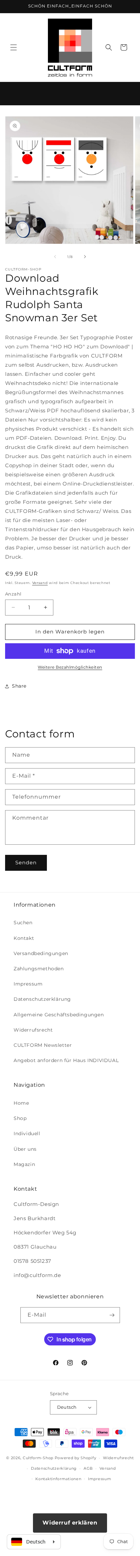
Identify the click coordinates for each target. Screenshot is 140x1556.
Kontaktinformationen (58, 1478)
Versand (40, 583)
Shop (20, 1118)
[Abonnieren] (112, 1315)
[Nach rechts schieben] (84, 256)
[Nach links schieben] (55, 256)
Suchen (23, 923)
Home (21, 1103)
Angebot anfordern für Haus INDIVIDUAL (66, 1060)
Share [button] (19, 686)
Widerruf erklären (69, 1522)
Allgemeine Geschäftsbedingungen (59, 1015)
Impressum (28, 984)
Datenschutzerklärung (42, 999)
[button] (13, 47)
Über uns (25, 1149)
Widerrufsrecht (33, 1030)
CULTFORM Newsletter (43, 1045)
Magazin (24, 1164)
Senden (26, 862)
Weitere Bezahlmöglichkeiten (70, 667)
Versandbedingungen (41, 953)
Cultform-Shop (38, 1457)
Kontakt (24, 938)
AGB (88, 1468)
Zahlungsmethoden (39, 969)
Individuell (27, 1133)
